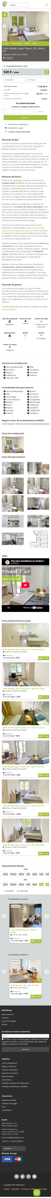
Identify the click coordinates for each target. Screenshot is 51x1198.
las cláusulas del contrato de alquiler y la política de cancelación (24, 1042)
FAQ (3, 1107)
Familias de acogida (9, 1103)
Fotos (6, 43)
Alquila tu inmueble (9, 1100)
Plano (35, 43)
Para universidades (9, 1021)
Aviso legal (42, 1189)
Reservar (25, 117)
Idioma (7, 1148)
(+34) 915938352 (16, 1141)
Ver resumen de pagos (25, 103)
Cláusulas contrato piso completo (15, 1086)
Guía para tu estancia (10, 1073)
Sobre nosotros (8, 1014)
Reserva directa (8, 1076)
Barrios (4, 1024)
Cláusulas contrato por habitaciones (15, 1083)
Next (46, 26)
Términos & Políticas (29, 1189)
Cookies (7, 1189)
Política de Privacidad (40, 1039)
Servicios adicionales (10, 1070)
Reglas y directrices (9, 1066)
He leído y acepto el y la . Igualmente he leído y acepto (25, 1041)
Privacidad (15, 1189)
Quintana (16, 180)
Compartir (9, 58)
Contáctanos (7, 1080)
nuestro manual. (9, 309)
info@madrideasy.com (15, 1137)
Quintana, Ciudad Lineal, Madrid (15, 54)
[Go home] (4, 4)
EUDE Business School (22, 230)
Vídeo (27, 43)
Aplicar (40, 111)
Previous (4, 26)
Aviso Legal (23, 1039)
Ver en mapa (16, 43)
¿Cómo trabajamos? (9, 1063)
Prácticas (5, 1018)
